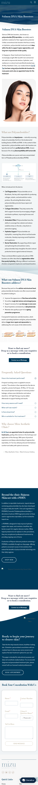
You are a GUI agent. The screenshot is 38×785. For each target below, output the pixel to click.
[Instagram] (9, 772)
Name (7, 698)
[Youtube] (6, 772)
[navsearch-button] (30, 3)
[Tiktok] (13, 772)
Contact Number (26, 699)
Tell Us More (9, 724)
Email (7, 711)
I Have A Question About (26, 712)
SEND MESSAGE (19, 744)
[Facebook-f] (3, 772)
